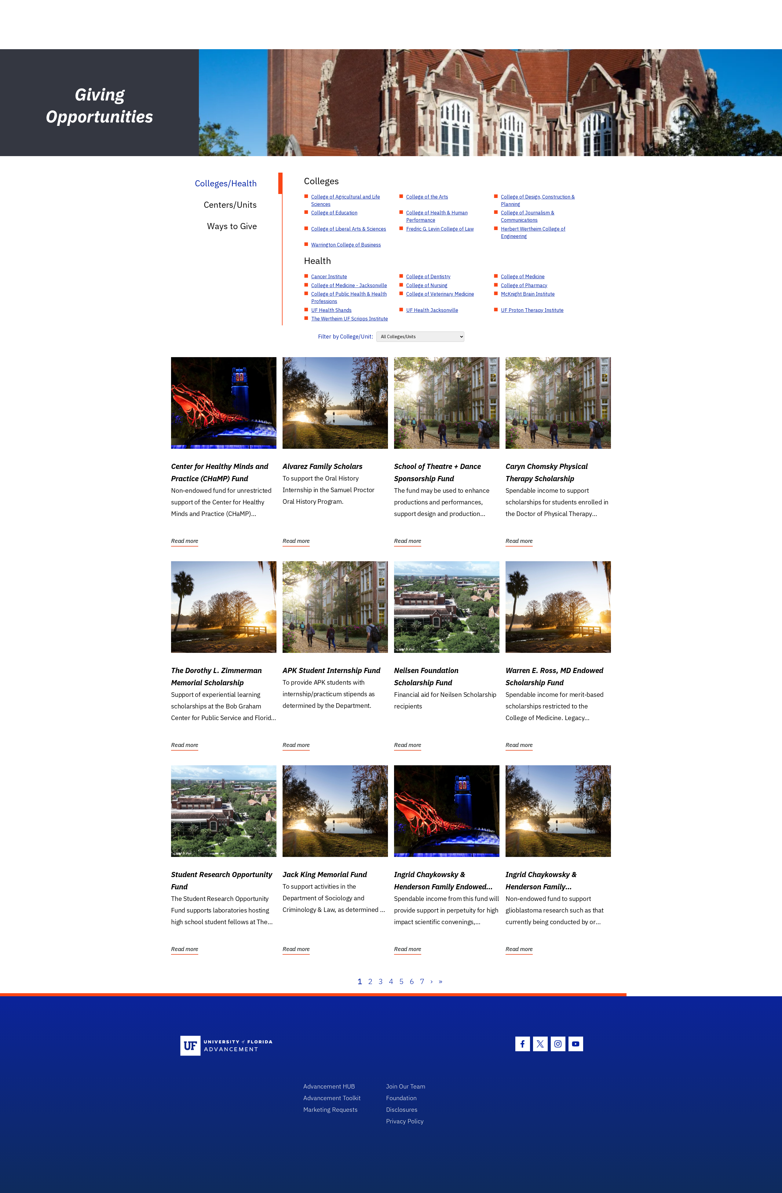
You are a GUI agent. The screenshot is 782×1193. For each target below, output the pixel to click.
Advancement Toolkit (332, 1098)
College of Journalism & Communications (527, 216)
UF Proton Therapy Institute (532, 310)
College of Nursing (427, 285)
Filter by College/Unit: (345, 336)
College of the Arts (427, 197)
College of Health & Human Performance (437, 216)
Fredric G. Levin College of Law (440, 229)
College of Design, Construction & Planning (538, 200)
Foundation (401, 1098)
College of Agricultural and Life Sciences (345, 200)
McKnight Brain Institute (528, 294)
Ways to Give (232, 226)
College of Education (334, 213)
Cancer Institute (329, 276)
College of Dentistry (428, 276)
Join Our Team (406, 1086)
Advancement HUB (329, 1086)
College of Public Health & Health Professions (349, 297)
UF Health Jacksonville (432, 310)
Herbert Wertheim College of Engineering (533, 232)
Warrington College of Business (346, 245)
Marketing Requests (330, 1109)
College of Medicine (523, 276)
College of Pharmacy (524, 285)
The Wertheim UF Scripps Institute (349, 319)
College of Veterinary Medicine (440, 294)
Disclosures (402, 1109)
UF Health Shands (331, 310)
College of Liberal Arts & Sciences (348, 229)
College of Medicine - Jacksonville (349, 285)
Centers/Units (230, 204)
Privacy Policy (405, 1121)
